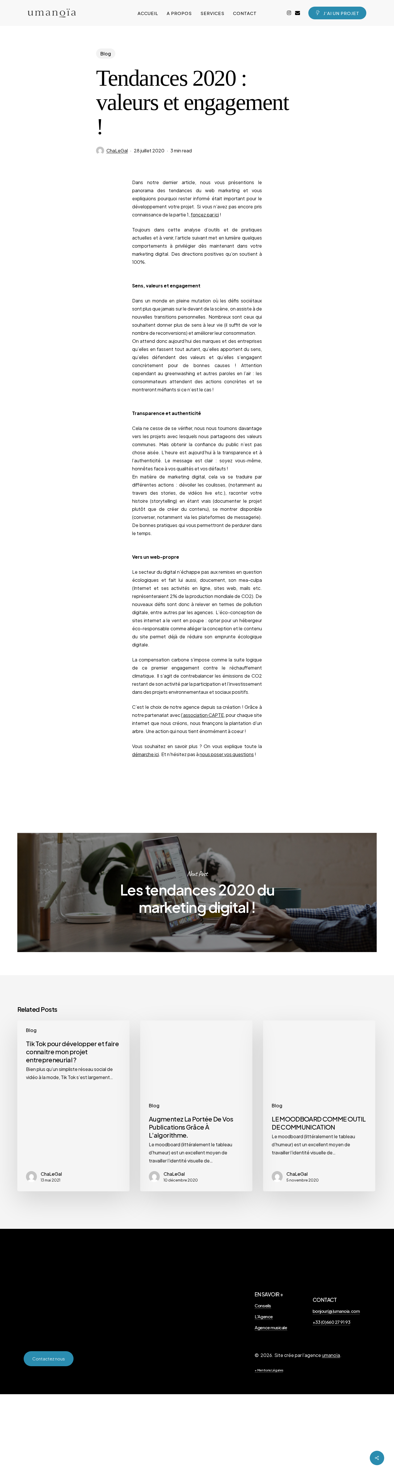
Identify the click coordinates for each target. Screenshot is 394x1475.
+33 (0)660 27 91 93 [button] (331, 1322)
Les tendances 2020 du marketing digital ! (197, 892)
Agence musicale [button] (271, 1327)
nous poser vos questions (227, 754)
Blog (105, 54)
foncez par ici (205, 215)
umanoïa (331, 1355)
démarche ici (145, 754)
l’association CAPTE (202, 715)
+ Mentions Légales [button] (269, 1370)
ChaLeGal (117, 150)
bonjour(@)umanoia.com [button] (336, 1311)
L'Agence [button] (264, 1316)
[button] (48, 1359)
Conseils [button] (263, 1305)
